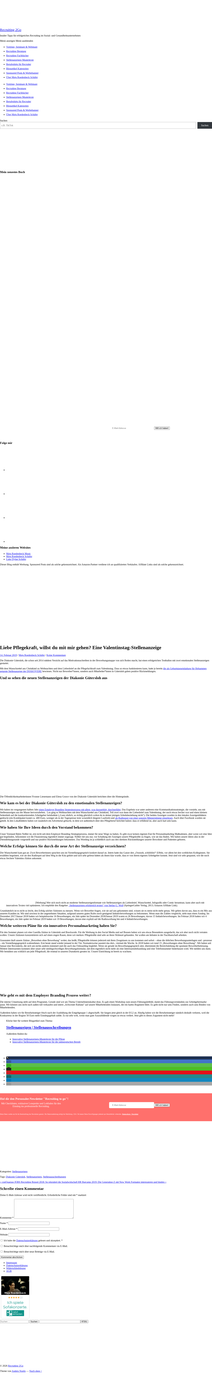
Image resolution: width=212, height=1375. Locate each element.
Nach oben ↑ (35, 1371)
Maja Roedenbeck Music (18, 553)
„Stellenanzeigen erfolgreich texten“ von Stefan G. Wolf (95, 905)
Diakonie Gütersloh (15, 1176)
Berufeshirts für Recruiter (18, 64)
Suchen (3, 120)
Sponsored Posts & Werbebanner (22, 73)
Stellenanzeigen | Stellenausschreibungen (38, 1027)
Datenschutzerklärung (27, 1240)
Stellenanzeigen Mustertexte (20, 60)
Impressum (11, 1262)
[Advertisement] (106, 1146)
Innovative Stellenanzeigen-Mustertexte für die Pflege (38, 1039)
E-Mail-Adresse (8, 1229)
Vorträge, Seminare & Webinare (21, 47)
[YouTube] (29, 541)
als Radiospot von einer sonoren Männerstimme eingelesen (144, 818)
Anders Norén (19, 1371)
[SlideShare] (29, 517)
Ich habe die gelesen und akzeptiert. (33, 1240)
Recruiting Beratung (16, 51)
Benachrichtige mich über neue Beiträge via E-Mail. (29, 1251)
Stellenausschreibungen (54, 1176)
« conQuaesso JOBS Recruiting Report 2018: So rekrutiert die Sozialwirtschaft (39, 1182)
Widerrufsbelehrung (16, 1268)
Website (4, 1234)
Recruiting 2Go (10, 30)
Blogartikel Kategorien (17, 68)
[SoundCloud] (29, 493)
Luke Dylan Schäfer (16, 559)
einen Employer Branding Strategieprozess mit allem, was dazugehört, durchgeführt (80, 809)
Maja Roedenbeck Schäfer (19, 556)
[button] (7, 1058)
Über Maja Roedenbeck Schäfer (22, 77)
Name (4, 1223)
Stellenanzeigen (19, 1171)
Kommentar (7, 1217)
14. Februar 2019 (8, 655)
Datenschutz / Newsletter (127, 437)
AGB (9, 1271)
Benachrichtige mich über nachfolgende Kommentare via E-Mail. (36, 1246)
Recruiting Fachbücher (17, 55)
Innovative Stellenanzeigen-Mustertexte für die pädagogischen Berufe (46, 1042)
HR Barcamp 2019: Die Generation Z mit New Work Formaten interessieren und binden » (122, 1182)
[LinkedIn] (29, 470)
